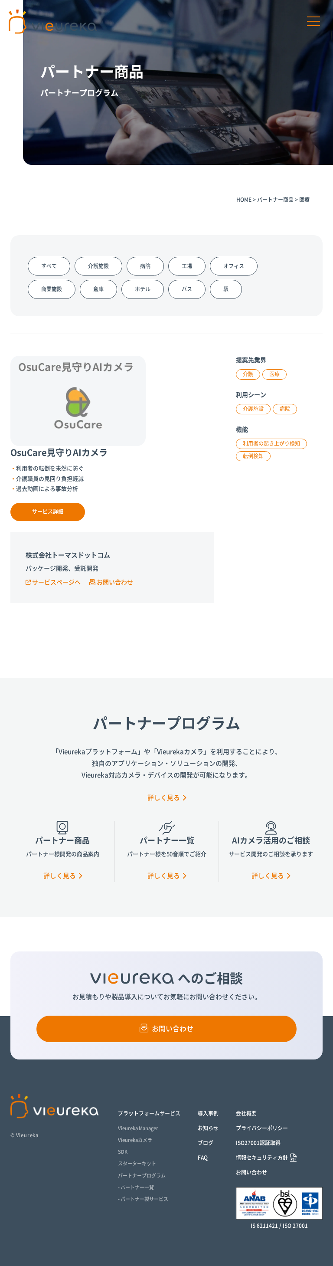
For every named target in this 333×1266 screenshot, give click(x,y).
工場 (20, 164)
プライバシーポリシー (262, 1128)
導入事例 (208, 1113)
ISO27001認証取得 (258, 1142)
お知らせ (208, 1128)
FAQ (203, 1157)
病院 (20, 150)
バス (187, 289)
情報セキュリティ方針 (262, 1157)
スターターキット (137, 1163)
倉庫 (98, 289)
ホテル (142, 289)
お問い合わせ (115, 582)
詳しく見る (163, 797)
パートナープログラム (142, 1175)
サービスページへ (56, 582)
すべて (49, 266)
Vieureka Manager (138, 1128)
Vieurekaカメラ (135, 1140)
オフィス (233, 266)
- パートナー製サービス (143, 1199)
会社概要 (246, 1113)
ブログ (205, 1142)
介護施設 (98, 266)
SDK (122, 1151)
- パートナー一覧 (136, 1187)
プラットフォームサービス (149, 1113)
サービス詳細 (47, 511)
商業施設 (51, 289)
